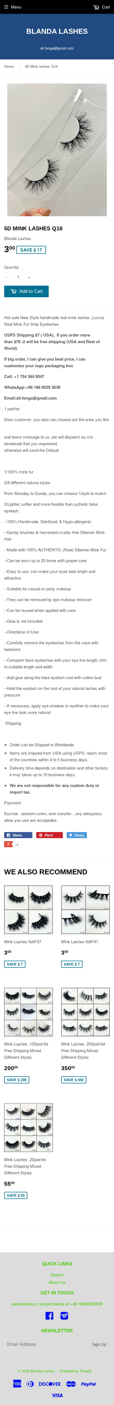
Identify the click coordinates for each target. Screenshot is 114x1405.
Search (57, 1275)
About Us (57, 1282)
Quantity (11, 267)
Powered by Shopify (76, 1370)
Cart (105, 7)
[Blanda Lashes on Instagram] (64, 1317)
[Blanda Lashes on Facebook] (49, 1317)
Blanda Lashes (57, 31)
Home (9, 66)
